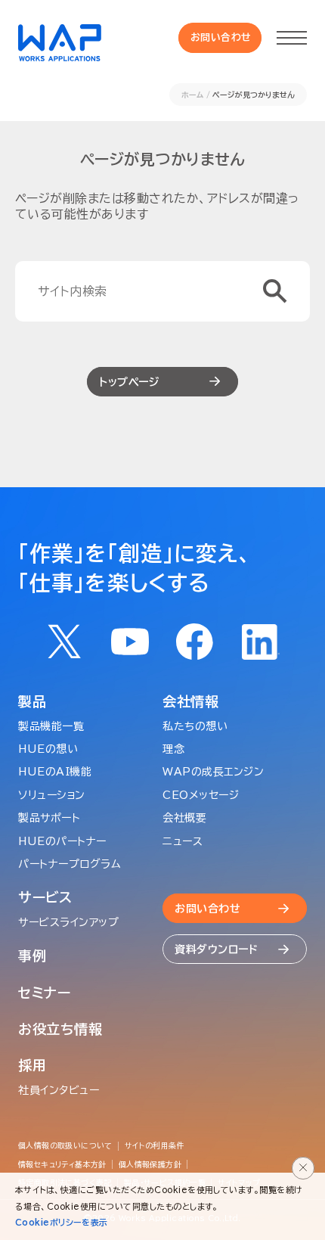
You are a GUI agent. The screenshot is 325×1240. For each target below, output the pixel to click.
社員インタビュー (58, 1090)
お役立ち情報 (60, 1029)
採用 (32, 1065)
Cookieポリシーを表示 (61, 1222)
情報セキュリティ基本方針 (62, 1164)
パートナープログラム (70, 864)
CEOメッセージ (200, 795)
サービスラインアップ (68, 922)
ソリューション (51, 795)
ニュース (182, 841)
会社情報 (190, 701)
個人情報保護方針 (150, 1164)
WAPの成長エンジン (213, 771)
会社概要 (184, 818)
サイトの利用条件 (154, 1145)
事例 (32, 955)
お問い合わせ (221, 37)
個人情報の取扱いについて (65, 1145)
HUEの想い (48, 749)
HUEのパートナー (62, 841)
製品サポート (49, 818)
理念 (173, 749)
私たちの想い (195, 726)
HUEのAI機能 (54, 771)
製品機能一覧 (51, 726)
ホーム (192, 94)
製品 (32, 701)
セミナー (44, 992)
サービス (45, 897)
